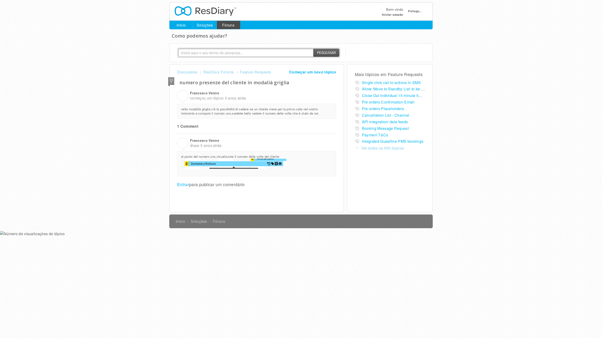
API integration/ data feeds (385, 121)
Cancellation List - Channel (385, 115)
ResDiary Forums (218, 72)
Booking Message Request (385, 128)
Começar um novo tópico (312, 72)
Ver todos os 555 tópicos (382, 148)
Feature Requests (255, 72)
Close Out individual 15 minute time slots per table (405, 95)
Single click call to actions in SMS (391, 82)
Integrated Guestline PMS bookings (393, 141)
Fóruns (228, 25)
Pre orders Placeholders (383, 108)
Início (181, 25)
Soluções (205, 25)
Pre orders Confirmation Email (388, 102)
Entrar (183, 184)
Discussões (187, 72)
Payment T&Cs (375, 135)
